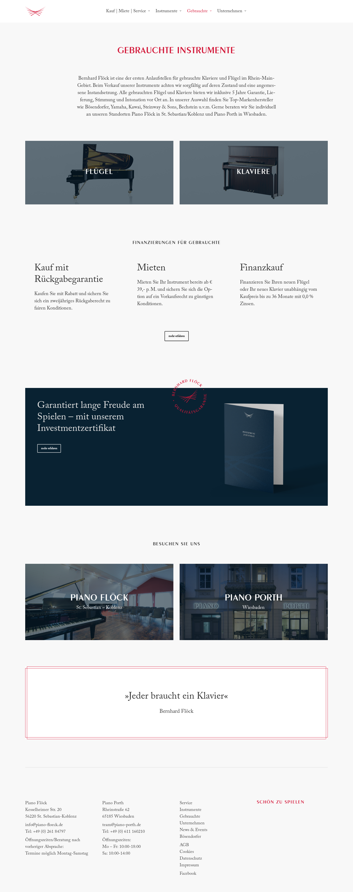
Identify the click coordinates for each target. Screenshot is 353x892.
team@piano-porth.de (121, 825)
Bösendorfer (190, 837)
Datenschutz (191, 858)
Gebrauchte (190, 817)
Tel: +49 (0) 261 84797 (45, 832)
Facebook (188, 874)
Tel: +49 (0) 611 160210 (123, 832)
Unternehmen (192, 823)
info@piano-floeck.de (44, 825)
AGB (184, 845)
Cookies (187, 852)
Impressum (189, 865)
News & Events (193, 830)
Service (186, 803)
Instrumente (190, 810)
